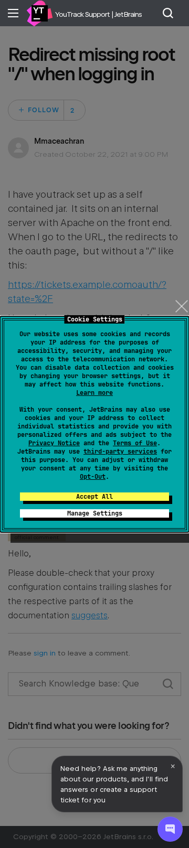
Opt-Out (93, 477)
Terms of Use (135, 443)
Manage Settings (94, 513)
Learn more (94, 393)
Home (39, 13)
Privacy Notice (54, 443)
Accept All (94, 496)
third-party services (120, 451)
